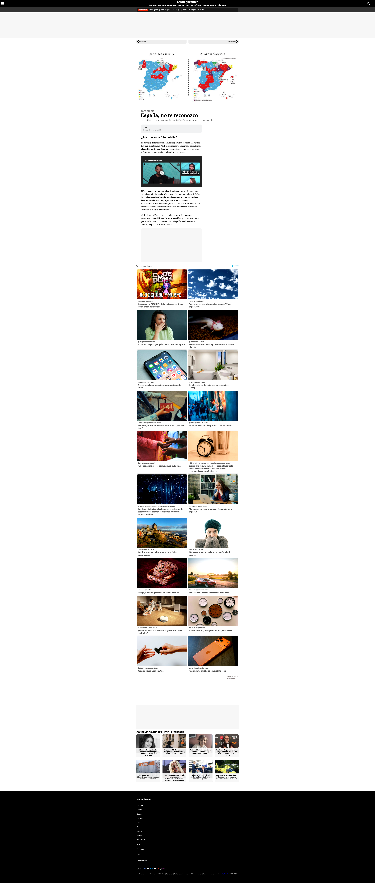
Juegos (205, 5)
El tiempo (140, 849)
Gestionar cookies (209, 874)
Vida (224, 5)
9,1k (157, 869)
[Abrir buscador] (368, 3)
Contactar (169, 874)
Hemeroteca (142, 860)
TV (192, 5)
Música (197, 5)
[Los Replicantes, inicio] (187, 2)
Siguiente (232, 41)
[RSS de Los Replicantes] (138, 869)
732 (163, 869)
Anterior (142, 41)
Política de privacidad (181, 874)
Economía (171, 5)
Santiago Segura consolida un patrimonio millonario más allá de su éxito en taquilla (227, 752)
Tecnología (215, 5)
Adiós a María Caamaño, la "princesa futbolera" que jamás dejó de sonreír (200, 751)
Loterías (140, 855)
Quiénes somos (142, 874)
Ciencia (181, 5)
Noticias (153, 5)
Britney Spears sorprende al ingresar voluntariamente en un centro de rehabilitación (174, 778)
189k (144, 869)
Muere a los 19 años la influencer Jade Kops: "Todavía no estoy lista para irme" (148, 752)
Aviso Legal (152, 874)
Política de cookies (196, 874)
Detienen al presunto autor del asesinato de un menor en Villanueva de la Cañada (227, 777)
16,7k (151, 869)
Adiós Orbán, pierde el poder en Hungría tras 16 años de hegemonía (201, 777)
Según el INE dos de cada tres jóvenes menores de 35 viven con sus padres (174, 751)
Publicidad (161, 874)
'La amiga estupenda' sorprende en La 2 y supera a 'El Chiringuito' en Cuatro (171, 10)
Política (162, 5)
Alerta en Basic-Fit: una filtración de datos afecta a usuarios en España (148, 777)
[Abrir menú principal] (2, 3)
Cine (188, 5)
